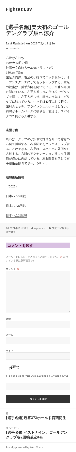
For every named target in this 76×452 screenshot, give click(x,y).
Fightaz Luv (19, 9)
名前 (8, 319)
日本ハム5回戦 (16, 196)
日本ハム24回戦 (16, 215)
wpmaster (13, 48)
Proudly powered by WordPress (24, 447)
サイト (9, 350)
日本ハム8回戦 (16, 206)
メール (9, 334)
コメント (12, 269)
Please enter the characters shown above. (38, 376)
